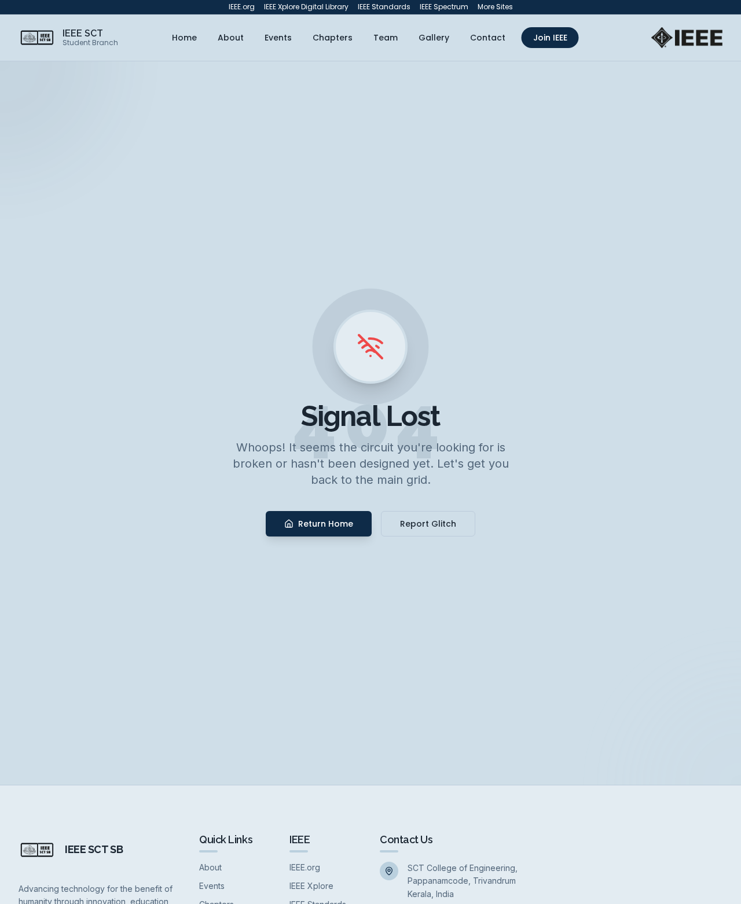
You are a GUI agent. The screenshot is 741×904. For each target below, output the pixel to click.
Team (385, 37)
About (231, 37)
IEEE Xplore (311, 886)
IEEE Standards (384, 7)
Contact (487, 37)
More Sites (495, 7)
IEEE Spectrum (444, 7)
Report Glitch (428, 524)
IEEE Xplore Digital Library (306, 7)
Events (278, 37)
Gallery (434, 37)
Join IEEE (550, 37)
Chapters (333, 37)
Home (184, 37)
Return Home (325, 524)
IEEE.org (242, 7)
